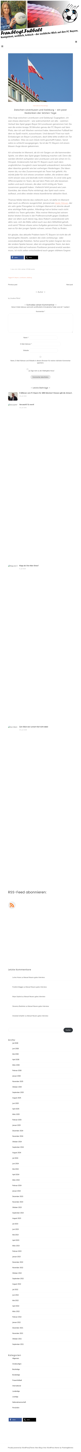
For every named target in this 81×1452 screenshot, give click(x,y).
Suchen (68, 1030)
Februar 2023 (16, 1251)
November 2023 (17, 1202)
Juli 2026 (15, 1043)
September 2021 (18, 1344)
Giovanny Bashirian (18, 1006)
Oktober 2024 (17, 1142)
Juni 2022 (15, 1295)
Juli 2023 (15, 1224)
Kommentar (40, 311)
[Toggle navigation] (2, 46)
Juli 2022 (15, 1289)
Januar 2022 (16, 1322)
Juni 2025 (15, 1103)
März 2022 (16, 1311)
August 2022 (16, 1284)
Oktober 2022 (17, 1273)
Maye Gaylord (17, 997)
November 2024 (17, 1136)
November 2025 (17, 1081)
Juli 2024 (15, 1158)
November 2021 (17, 1333)
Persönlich (15, 1408)
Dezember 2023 (17, 1196)
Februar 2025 (16, 1120)
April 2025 (15, 1109)
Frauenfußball (17, 1380)
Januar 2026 (16, 1076)
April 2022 (15, 1306)
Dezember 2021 (17, 1328)
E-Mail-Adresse (26, 344)
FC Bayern (16, 277)
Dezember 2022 (17, 1262)
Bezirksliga (16, 1369)
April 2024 (15, 1174)
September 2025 (18, 1092)
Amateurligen (16, 1364)
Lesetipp (15, 1397)
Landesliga (16, 1391)
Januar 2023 (16, 1257)
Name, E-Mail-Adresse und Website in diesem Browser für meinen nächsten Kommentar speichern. (40, 362)
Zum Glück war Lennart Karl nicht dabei (33, 727)
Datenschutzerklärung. (48, 958)
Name (25, 338)
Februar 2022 (16, 1317)
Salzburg (29, 277)
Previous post (12, 285)
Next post (69, 285)
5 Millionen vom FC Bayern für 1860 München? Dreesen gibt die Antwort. (45, 393)
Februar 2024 (16, 1185)
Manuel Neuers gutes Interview (34, 977)
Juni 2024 (15, 1164)
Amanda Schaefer (18, 1016)
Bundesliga (44, 105)
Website (26, 350)
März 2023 (16, 1246)
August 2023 (16, 1218)
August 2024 (16, 1153)
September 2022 (18, 1279)
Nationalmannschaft (19, 1402)
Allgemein (15, 1358)
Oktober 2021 (17, 1339)
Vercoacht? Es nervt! (26, 405)
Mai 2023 (15, 1235)
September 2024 (18, 1147)
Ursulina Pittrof (15, 298)
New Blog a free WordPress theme (47, 1448)
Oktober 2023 (17, 1207)
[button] (17, 257)
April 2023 (15, 1240)
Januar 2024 (16, 1191)
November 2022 (17, 1268)
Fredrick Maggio (17, 987)
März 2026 (16, 1065)
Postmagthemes (67, 1448)
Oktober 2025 (17, 1087)
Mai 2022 (15, 1300)
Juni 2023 (15, 1229)
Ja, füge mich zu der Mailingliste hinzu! (41, 371)
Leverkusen (22, 277)
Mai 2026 (15, 1054)
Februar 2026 (16, 1070)
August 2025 (16, 1098)
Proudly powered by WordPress (18, 1448)
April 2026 (15, 1059)
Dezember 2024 (17, 1131)
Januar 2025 (16, 1125)
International (36, 105)
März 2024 (16, 1180)
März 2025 (16, 1114)
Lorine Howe (16, 977)
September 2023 (18, 1213)
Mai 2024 (15, 1169)
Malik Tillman (61, 203)
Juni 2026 (15, 1049)
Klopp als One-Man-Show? (29, 566)
